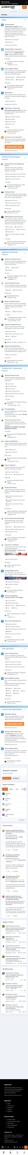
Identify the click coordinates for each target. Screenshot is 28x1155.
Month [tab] (11, 789)
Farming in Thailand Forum (13, 391)
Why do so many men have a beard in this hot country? (15, 948)
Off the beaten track (11, 386)
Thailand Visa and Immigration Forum (14, 164)
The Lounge (10, 227)
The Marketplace (10, 409)
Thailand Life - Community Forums (12, 369)
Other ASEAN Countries (12, 678)
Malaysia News (20, 79)
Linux (8, 608)
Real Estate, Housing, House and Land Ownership (15, 500)
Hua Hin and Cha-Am (12, 354)
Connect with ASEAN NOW (12, 709)
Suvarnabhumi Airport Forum (14, 203)
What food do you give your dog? (15, 639)
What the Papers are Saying (13, 116)
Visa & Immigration (12, 1125)
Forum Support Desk (11, 748)
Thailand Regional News (13, 1121)
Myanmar (17, 693)
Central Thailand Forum (12, 283)
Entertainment (19, 227)
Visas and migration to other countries (16, 176)
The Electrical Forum (20, 527)
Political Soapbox (11, 119)
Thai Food (9, 474)
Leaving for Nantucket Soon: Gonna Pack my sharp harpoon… (15, 959)
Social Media (10, 1127)
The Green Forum (11, 388)
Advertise (9, 1111)
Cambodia (18, 688)
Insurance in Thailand (11, 545)
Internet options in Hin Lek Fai (15, 360)
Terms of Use (10, 1105)
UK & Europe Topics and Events (14, 662)
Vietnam (9, 690)
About (8, 1103)
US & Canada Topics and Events (14, 664)
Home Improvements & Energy (14, 518)
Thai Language (10, 396)
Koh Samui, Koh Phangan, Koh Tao (15, 334)
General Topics (10, 384)
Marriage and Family (11, 624)
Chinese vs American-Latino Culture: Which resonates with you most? (15, 831)
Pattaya (9, 311)
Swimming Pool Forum (12, 531)
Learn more (3, 2)
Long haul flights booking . (14, 211)
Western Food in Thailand (13, 472)
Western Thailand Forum (12, 346)
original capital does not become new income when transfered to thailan (14, 897)
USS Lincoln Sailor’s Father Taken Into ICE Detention (15, 1007)
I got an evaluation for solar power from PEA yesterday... (16, 538)
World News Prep (11, 101)
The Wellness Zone (11, 449)
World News (8, 93)
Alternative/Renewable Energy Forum (15, 529)
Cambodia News (11, 77)
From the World (8, 649)
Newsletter (10, 1107)
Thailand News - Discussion (13, 49)
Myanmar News (22, 77)
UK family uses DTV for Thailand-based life (13, 855)
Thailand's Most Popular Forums (11, 158)
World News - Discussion (12, 108)
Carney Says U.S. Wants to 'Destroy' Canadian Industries (15, 997)
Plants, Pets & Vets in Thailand (14, 634)
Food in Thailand (10, 465)
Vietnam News (10, 79)
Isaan (8, 267)
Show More (21, 820)
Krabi (8, 336)
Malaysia (9, 693)
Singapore (9, 695)
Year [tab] (17, 789)
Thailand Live (10, 42)
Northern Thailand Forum (13, 259)
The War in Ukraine (11, 121)
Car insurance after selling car (15, 590)
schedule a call (21, 550)
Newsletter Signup (10, 714)
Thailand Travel (9, 192)
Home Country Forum (11, 653)
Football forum (10, 231)
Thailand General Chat (12, 375)
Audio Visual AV (10, 605)
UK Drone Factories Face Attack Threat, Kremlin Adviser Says (14, 986)
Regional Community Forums (10, 253)
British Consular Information (13, 179)
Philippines (9, 688)
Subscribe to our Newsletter (13, 137)
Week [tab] (5, 789)
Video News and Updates (13, 39)
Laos (24, 690)
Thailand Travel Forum (12, 200)
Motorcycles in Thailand (12, 584)
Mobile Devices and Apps (13, 603)
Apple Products (21, 605)
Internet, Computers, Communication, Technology (14, 596)
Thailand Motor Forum (12, 571)
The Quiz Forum (10, 229)
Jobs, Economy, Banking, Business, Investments (14, 496)
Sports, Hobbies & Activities (13, 626)
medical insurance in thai (13, 565)
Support (9, 1109)
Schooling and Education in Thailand (15, 393)
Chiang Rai (9, 270)
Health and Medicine (11, 441)
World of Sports (21, 229)
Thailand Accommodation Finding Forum (14, 504)
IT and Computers (11, 600)
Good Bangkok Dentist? (13, 296)
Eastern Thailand (18, 311)
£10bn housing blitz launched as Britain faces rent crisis (14, 975)
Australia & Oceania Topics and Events (16, 667)
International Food (19, 474)
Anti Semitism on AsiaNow (14, 761)
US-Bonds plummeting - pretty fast (16, 672)
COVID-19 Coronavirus (12, 452)
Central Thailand (18, 290)
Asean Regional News (11, 69)
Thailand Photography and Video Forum (16, 629)
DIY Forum (9, 527)
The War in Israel (11, 124)
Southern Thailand (11, 331)
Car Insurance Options (12, 559)
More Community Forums (13, 621)
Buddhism (9, 631)
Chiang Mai (15, 267)
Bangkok (9, 290)
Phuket (14, 336)
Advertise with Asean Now (13, 731)
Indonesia (17, 690)
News (4, 20)
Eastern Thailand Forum (12, 301)
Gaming (15, 608)
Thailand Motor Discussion (13, 582)
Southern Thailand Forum (13, 324)
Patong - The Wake (12, 342)
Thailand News (9, 24)
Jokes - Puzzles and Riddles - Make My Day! (15, 235)
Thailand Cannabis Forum (13, 420)
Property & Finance (11, 487)
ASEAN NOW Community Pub (14, 217)
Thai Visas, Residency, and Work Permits (16, 174)
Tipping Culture (10, 938)
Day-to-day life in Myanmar (14, 701)
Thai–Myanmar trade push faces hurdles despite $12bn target (15, 86)
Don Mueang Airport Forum (13, 205)
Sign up (6, 1095)
